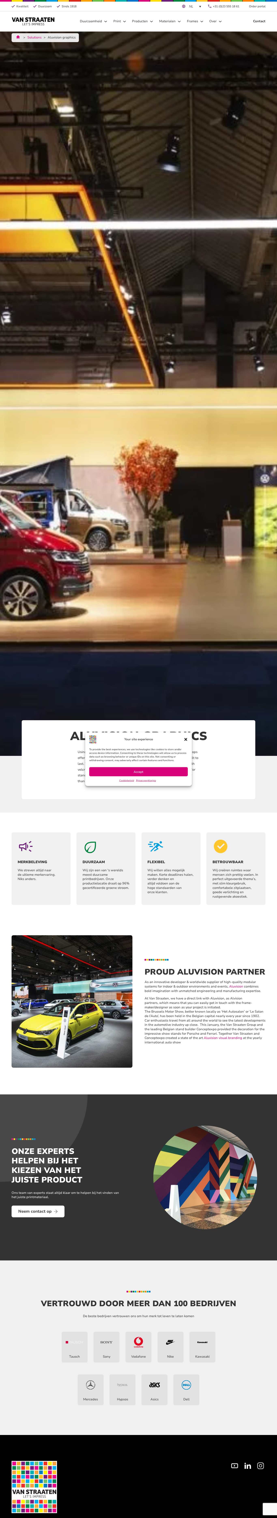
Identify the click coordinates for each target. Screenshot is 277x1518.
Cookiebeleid (126, 780)
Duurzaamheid (91, 21)
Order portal (257, 6)
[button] (186, 739)
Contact (259, 21)
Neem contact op (35, 1211)
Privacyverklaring (146, 780)
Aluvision (236, 986)
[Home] (33, 21)
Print (117, 21)
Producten (140, 21)
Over (213, 21)
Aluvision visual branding (223, 1038)
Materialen (167, 21)
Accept (138, 772)
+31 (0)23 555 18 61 (226, 6)
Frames (192, 21)
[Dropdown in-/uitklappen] (105, 21)
